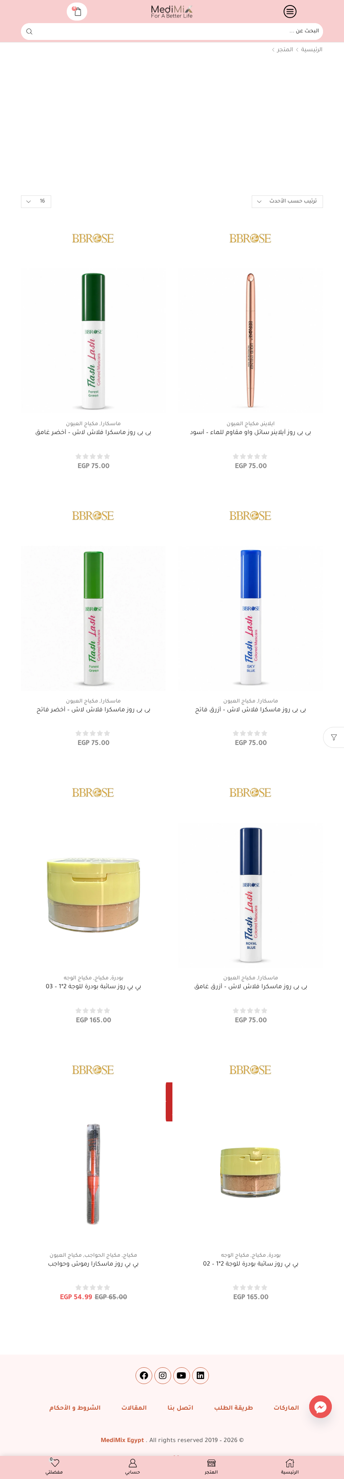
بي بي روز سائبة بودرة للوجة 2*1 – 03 (93, 987)
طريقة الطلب (233, 1408)
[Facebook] (144, 1375)
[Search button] (29, 31)
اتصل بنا (180, 1408)
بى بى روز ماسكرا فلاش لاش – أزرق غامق (251, 987)
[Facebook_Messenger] (320, 1406)
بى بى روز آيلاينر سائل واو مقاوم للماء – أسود (250, 433)
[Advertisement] (172, 126)
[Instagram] (162, 1375)
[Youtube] (181, 1375)
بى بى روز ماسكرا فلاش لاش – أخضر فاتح (93, 710)
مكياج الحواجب (102, 1256)
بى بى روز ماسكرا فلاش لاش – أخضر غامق (93, 433)
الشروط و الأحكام (75, 1408)
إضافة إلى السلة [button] (250, 400)
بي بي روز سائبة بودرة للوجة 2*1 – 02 (251, 1264)
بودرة (117, 979)
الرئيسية (312, 50)
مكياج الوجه (78, 979)
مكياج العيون (243, 424)
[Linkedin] (200, 1375)
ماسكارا (111, 424)
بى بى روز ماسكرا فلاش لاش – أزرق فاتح (250, 710)
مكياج (101, 979)
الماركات (286, 1408)
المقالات (134, 1408)
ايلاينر (268, 424)
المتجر (285, 50)
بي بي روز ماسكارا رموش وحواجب (93, 1264)
